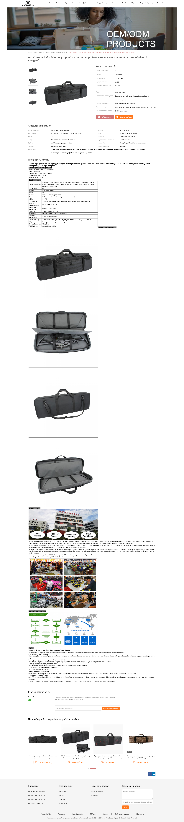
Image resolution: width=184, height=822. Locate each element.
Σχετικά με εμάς (70, 3)
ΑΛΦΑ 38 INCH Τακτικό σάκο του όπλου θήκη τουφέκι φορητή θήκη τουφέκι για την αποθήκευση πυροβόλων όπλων (75, 757)
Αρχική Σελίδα (46, 814)
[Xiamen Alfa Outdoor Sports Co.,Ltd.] (27, 4)
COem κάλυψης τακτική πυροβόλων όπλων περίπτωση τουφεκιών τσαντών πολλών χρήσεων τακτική (140, 757)
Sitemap (105, 814)
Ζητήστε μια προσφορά (147, 3)
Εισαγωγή (62, 791)
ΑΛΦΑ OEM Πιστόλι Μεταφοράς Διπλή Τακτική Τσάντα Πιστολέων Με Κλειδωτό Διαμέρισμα (42, 757)
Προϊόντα (58, 3)
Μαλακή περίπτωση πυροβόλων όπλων (49, 681)
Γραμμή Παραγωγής (97, 791)
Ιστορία (61, 795)
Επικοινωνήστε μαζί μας (119, 3)
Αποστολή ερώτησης (111, 708)
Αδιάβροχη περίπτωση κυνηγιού (105, 681)
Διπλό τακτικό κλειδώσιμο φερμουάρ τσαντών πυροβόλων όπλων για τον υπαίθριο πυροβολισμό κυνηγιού (101, 52)
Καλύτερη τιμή (106, 117)
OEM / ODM (94, 795)
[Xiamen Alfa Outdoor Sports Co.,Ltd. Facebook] (150, 774)
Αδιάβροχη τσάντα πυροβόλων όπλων (78, 681)
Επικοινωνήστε (125, 117)
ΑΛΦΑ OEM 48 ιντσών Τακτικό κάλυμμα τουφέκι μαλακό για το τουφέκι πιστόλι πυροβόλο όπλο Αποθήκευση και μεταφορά (108, 757)
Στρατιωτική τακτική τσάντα (36, 803)
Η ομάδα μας (63, 803)
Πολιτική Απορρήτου (122, 814)
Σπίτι (50, 3)
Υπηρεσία (62, 799)
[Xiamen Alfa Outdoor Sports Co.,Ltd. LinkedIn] (153, 774)
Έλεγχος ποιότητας (102, 3)
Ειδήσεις (133, 3)
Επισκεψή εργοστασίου (86, 3)
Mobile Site (140, 814)
